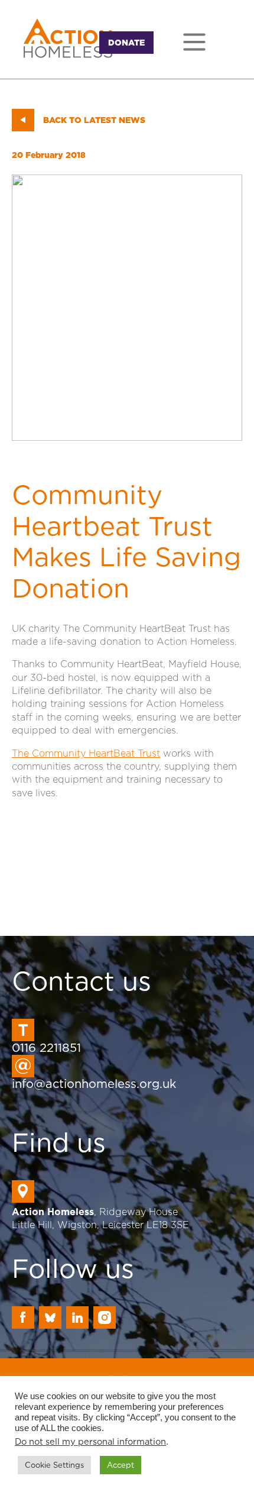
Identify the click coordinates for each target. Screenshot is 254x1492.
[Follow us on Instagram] (104, 1317)
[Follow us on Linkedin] (77, 1317)
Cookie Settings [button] (54, 1464)
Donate (126, 43)
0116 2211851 (46, 1047)
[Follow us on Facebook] (23, 1317)
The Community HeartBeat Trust (86, 753)
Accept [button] (120, 1464)
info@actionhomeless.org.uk (94, 1084)
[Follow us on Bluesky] (50, 1317)
